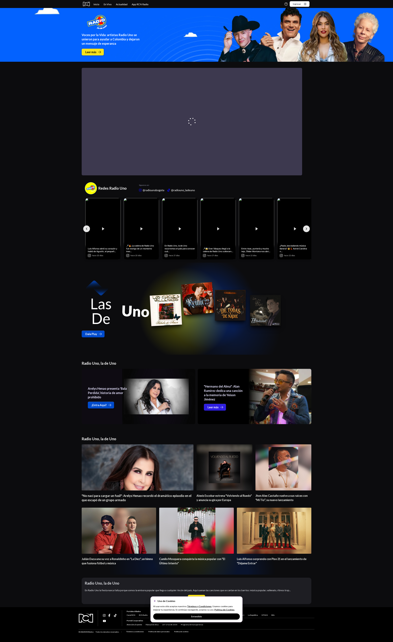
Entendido (196, 616)
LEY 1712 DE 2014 (169, 624)
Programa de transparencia (192, 624)
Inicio (96, 4)
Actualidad (121, 4)
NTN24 (265, 615)
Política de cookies (181, 631)
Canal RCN (131, 615)
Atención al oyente (134, 624)
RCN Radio (143, 615)
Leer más (90, 52)
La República (253, 615)
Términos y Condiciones (199, 606)
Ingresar (297, 4)
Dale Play (91, 334)
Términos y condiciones (135, 631)
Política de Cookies (224, 609)
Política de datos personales (159, 631)
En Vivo (108, 4)
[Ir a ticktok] (104, 615)
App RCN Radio (140, 4)
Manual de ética (152, 624)
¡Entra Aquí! (99, 405)
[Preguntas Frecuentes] (286, 4)
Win (273, 615)
